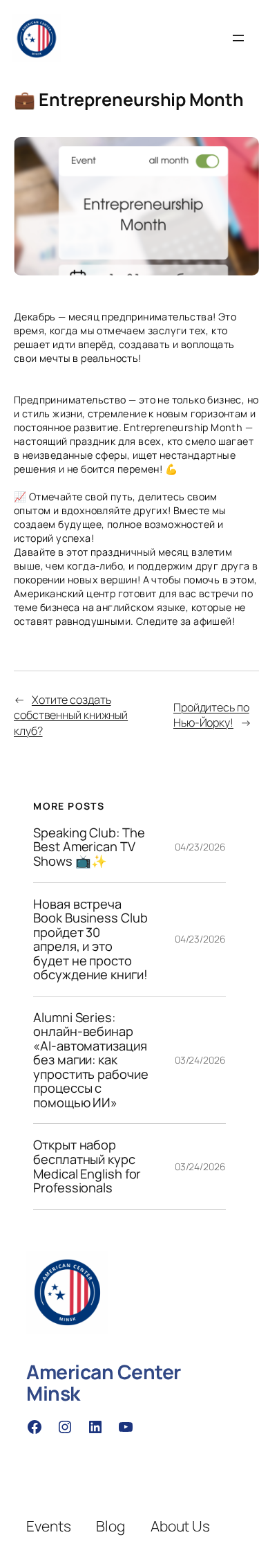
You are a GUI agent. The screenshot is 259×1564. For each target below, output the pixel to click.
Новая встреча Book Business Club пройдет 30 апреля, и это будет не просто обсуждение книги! (90, 939)
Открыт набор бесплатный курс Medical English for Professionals (87, 1166)
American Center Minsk (103, 1382)
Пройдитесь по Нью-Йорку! (211, 715)
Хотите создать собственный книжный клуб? (71, 715)
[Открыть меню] (238, 38)
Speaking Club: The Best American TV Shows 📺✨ (88, 847)
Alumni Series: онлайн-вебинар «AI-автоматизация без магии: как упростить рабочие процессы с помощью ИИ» (90, 1060)
